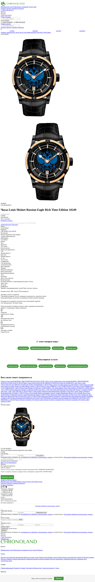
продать (8, 8)
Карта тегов (38, 481)
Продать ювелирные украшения (60, 559)
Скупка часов (12, 366)
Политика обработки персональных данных (47, 506)
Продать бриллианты (16, 557)
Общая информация (7, 568)
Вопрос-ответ (37, 568)
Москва (3, 13)
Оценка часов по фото (28, 366)
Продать (3, 483)
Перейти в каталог (7, 220)
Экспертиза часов (46, 366)
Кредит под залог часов (31, 557)
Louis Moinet (23, 348)
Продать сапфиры (6, 559)
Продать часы (5, 557)
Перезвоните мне (41, 512)
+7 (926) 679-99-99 (7, 22)
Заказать (3, 530)
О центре (4, 485)
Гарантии (10, 485)
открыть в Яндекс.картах (9, 480)
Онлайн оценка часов (64, 557)
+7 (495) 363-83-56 (6, 10)
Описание (15, 224)
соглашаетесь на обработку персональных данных (37, 457)
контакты (21, 8)
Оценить (9, 483)
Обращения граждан (7, 477)
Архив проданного (48, 568)
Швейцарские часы (7, 7)
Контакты (22, 483)
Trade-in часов (43, 557)
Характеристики (6, 224)
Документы (29, 568)
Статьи (57, 568)
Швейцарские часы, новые (40, 348)
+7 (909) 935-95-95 (19, 22)
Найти (20, 519)
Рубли (3, 17)
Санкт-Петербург (6, 15)
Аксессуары (32, 7)
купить (12, 31)
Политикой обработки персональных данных (78, 457)
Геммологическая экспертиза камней (38, 559)
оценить (3, 8)
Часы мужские (58, 348)
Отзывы (22, 568)
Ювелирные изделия (19, 481)
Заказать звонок (6, 24)
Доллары (8, 17)
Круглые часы (71, 348)
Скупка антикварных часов (77, 366)
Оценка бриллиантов (19, 559)
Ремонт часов (60, 366)
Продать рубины (88, 557)
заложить (15, 8)
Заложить (15, 483)
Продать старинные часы (79, 559)
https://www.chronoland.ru (8, 462)
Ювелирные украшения (20, 7)
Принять (59, 578)
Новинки (40, 550)
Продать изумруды (77, 557)
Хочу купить (40, 455)
